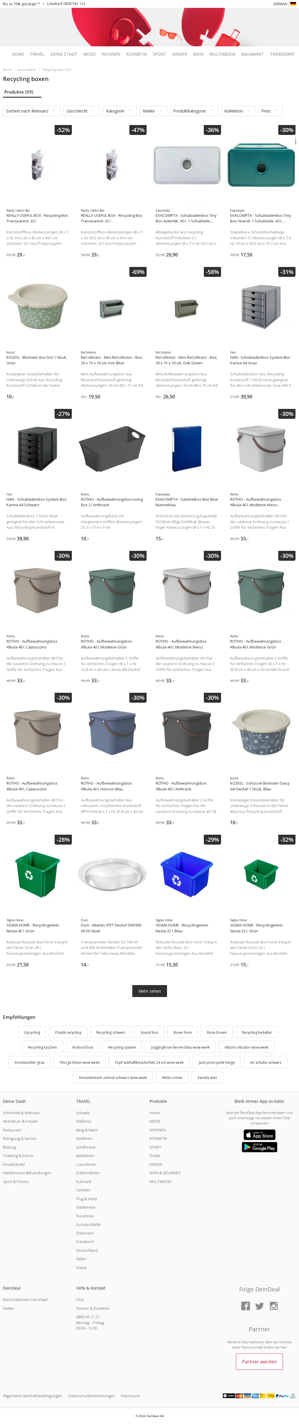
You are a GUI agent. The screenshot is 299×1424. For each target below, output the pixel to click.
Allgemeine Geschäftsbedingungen (32, 1395)
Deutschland (87, 1250)
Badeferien (85, 1155)
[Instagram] (273, 1306)
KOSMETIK (158, 1138)
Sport (159, 54)
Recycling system (122, 1047)
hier (284, 1347)
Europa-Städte (88, 1224)
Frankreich (85, 1241)
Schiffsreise (85, 1147)
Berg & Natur (87, 1130)
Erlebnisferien (88, 1172)
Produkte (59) (18, 92)
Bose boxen (217, 1032)
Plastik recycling (68, 1032)
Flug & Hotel (86, 1198)
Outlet (155, 1155)
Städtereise (85, 1207)
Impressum (130, 1395)
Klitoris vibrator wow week (246, 1047)
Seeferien (84, 1138)
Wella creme (172, 1077)
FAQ (80, 1299)
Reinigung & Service (19, 1138)
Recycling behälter (257, 1032)
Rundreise (85, 1216)
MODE (155, 1121)
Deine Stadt (64, 54)
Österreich (85, 1233)
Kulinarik (83, 1181)
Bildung (9, 1147)
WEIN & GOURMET (165, 1172)
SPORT (155, 1147)
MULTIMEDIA (160, 1181)
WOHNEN (158, 1130)
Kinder (179, 54)
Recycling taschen (42, 1047)
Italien (81, 1258)
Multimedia (222, 54)
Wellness (83, 1121)
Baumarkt (252, 54)
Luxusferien (86, 1164)
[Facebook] (245, 1306)
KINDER (156, 1164)
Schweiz (83, 1112)
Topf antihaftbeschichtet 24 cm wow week (149, 1062)
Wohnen (111, 54)
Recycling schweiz (110, 1032)
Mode (89, 54)
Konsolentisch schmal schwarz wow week (113, 1077)
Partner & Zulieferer (93, 1308)
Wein (198, 54)
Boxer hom (182, 1032)
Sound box (149, 1032)
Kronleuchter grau (30, 1062)
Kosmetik (136, 54)
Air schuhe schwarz (265, 1062)
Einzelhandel (14, 1164)
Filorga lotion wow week (80, 1062)
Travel (37, 54)
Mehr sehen (149, 991)
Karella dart (207, 1077)
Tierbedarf (282, 54)
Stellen (8, 1308)
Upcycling (32, 1032)
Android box (82, 1047)
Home (18, 54)
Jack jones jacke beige (217, 1062)
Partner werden (259, 1361)
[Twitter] (259, 1306)
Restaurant (12, 1130)
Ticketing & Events (18, 1155)
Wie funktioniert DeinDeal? (25, 1299)
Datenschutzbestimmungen (91, 1395)
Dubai (81, 1267)
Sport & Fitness (16, 1181)
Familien (83, 1190)
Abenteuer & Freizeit (20, 1121)
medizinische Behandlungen (27, 1172)
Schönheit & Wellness (21, 1112)
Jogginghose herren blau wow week (180, 1047)
